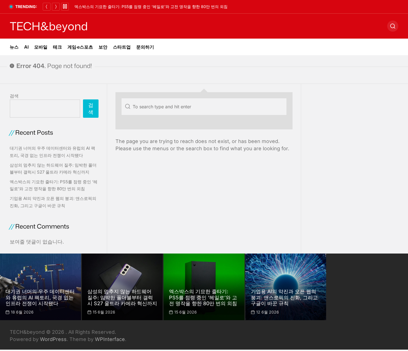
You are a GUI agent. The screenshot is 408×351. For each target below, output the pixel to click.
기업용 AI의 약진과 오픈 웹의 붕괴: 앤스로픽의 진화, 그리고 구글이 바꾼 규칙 (284, 297)
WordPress (53, 339)
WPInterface (110, 339)
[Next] (56, 7)
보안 (103, 47)
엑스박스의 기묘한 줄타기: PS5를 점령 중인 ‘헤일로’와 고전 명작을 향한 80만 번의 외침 (151, 6)
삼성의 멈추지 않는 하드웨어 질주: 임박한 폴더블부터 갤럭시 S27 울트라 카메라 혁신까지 (122, 297)
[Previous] (47, 7)
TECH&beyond (49, 26)
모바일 (40, 47)
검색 (14, 96)
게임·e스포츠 (80, 47)
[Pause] (65, 7)
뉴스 (14, 47)
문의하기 (145, 47)
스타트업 (122, 47)
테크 (57, 47)
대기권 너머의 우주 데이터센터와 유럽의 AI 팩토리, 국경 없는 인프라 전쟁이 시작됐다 (40, 297)
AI (26, 47)
